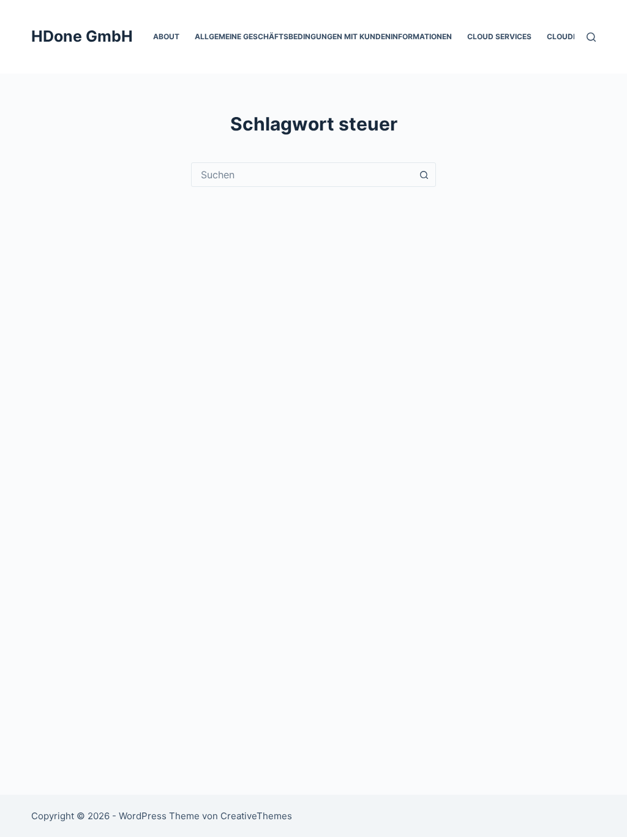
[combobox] (302, 174)
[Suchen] (591, 37)
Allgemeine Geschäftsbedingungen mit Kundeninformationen (323, 36)
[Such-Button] (423, 174)
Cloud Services (499, 36)
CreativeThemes (256, 816)
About (166, 36)
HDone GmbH (82, 36)
